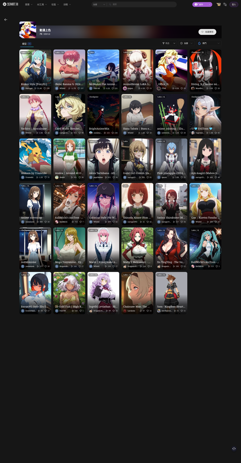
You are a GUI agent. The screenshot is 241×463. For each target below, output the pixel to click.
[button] (186, 43)
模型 (24, 43)
